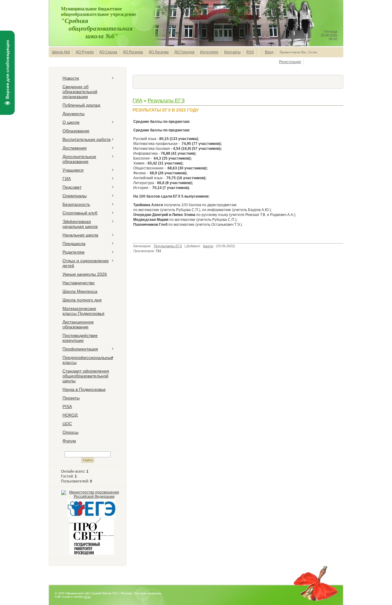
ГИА (137, 100)
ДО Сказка (108, 52)
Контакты (232, 52)
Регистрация (290, 62)
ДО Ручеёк (85, 52)
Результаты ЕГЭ (166, 100)
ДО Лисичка (159, 52)
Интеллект (209, 52)
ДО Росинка (133, 52)
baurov (208, 246)
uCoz (87, 596)
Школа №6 (61, 52)
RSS (250, 52)
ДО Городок (184, 52)
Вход (269, 52)
